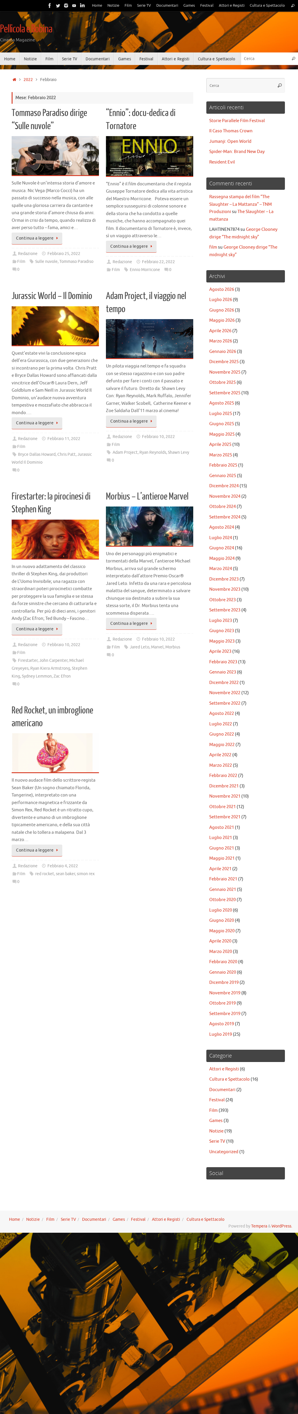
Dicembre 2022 (224, 682)
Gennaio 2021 (222, 889)
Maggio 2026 (222, 320)
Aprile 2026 (220, 331)
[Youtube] (74, 5)
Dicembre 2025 (224, 362)
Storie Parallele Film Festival (237, 121)
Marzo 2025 (220, 455)
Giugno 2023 (221, 631)
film (213, 247)
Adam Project (125, 452)
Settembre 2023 (224, 610)
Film (128, 5)
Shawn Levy (178, 452)
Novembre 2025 (224, 372)
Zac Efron (62, 676)
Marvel (157, 647)
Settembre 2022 (224, 703)
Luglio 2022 (220, 724)
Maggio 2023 (222, 641)
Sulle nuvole (46, 261)
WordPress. (282, 1226)
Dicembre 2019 (224, 982)
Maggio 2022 (222, 745)
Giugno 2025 (221, 424)
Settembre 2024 (224, 517)
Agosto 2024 (221, 527)
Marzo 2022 (220, 765)
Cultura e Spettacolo (267, 5)
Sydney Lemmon (37, 676)
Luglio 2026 (220, 300)
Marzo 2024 (220, 568)
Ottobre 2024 (222, 506)
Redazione (28, 253)
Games (189, 5)
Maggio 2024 (222, 558)
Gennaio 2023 (222, 672)
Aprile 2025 (220, 444)
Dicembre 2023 (224, 579)
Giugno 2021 (221, 848)
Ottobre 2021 (222, 807)
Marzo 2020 (220, 951)
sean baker (65, 873)
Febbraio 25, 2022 (63, 253)
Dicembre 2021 (224, 786)
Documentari (167, 5)
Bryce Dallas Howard (37, 454)
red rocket (44, 873)
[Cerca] (292, 5)
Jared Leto (139, 647)
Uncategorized (223, 1152)
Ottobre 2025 (222, 382)
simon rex (86, 873)
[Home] (14, 79)
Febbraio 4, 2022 (62, 865)
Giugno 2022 (221, 734)
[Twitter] (58, 5)
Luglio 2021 (220, 837)
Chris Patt (66, 454)
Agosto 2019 (221, 1024)
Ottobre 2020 (222, 900)
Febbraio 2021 (223, 879)
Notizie (113, 5)
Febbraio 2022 (223, 775)
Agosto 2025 (221, 403)
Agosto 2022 (221, 713)
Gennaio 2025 (222, 476)
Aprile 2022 (220, 755)
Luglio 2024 (220, 538)
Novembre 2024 (224, 496)
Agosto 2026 (221, 289)
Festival (207, 5)
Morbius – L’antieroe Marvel (147, 496)
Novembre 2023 (224, 589)
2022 (28, 79)
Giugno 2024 (221, 548)
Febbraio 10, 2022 (158, 436)
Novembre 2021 (224, 796)
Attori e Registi (231, 5)
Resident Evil (222, 162)
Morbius (172, 647)
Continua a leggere (35, 238)
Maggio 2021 (222, 858)
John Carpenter (53, 660)
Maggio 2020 (222, 931)
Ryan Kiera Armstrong (50, 668)
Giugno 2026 (221, 310)
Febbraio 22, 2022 (158, 261)
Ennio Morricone (145, 269)
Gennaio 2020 (222, 972)
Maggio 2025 (222, 434)
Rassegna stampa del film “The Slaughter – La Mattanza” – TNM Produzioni (240, 204)
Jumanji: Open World (230, 141)
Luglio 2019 (220, 1034)
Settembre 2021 (224, 817)
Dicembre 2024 (224, 486)
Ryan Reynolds (152, 452)
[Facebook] (50, 5)
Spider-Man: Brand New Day (237, 151)
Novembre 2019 (224, 993)
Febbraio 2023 (223, 662)
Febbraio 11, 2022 (63, 438)
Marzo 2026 (220, 341)
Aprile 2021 (220, 869)
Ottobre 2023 (222, 600)
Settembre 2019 (224, 1013)
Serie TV (144, 5)
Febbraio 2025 (223, 465)
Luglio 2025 (220, 413)
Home (97, 5)
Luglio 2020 (220, 910)
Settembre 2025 (224, 393)
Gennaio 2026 (222, 351)
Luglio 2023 (220, 620)
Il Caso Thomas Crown (231, 131)
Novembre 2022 (224, 693)
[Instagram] (66, 5)
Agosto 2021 (221, 827)
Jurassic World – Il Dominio (52, 296)
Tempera (259, 1226)
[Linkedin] (82, 5)
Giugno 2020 (221, 920)
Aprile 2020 (220, 941)
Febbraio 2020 (223, 962)
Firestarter (28, 660)
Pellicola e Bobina (26, 29)
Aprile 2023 (220, 651)
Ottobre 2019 (222, 1003)
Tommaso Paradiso (76, 261)
